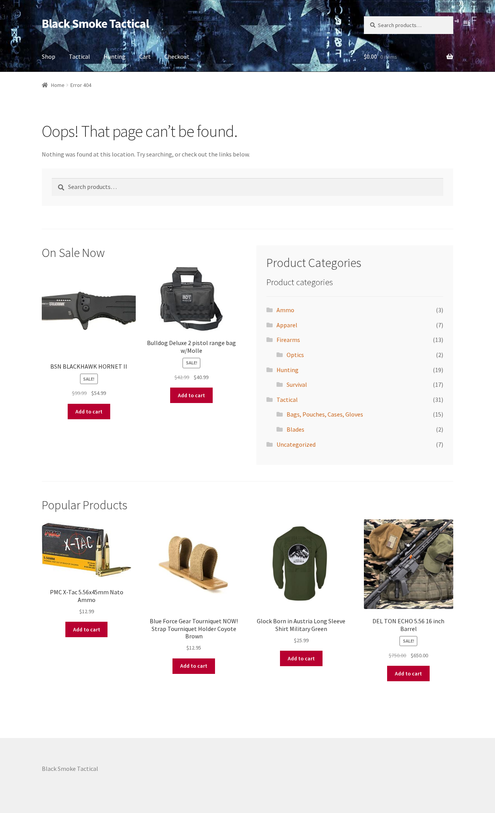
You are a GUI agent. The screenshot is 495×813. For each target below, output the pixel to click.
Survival (297, 384)
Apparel (287, 325)
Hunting (115, 56)
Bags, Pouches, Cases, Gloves (325, 414)
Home (58, 85)
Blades (295, 429)
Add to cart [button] (88, 411)
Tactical (79, 56)
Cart (145, 56)
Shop (48, 56)
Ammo (285, 310)
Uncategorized (296, 444)
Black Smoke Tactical (95, 23)
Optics (295, 355)
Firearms (288, 340)
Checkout (176, 56)
